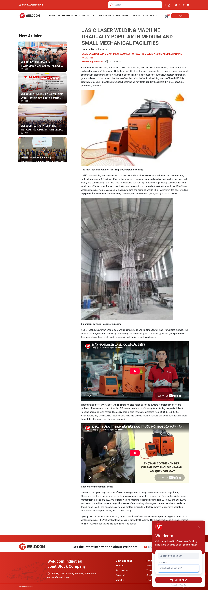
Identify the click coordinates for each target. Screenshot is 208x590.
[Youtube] (188, 5)
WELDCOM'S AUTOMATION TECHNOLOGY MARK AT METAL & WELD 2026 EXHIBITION (42, 64)
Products (88, 15)
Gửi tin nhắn (181, 580)
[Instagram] (184, 5)
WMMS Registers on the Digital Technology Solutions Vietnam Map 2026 (42, 159)
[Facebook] (179, 5)
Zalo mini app (122, 570)
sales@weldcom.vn (59, 577)
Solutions (105, 15)
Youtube (120, 580)
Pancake (183, 585)
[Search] (111, 5)
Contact (148, 15)
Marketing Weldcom (92, 61)
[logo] (29, 15)
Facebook (121, 575)
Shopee (120, 565)
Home (52, 15)
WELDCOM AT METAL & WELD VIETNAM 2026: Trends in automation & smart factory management (42, 96)
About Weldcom (67, 15)
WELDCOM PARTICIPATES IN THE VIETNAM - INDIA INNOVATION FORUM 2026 (41, 128)
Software (122, 15)
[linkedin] (176, 5)
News (136, 15)
